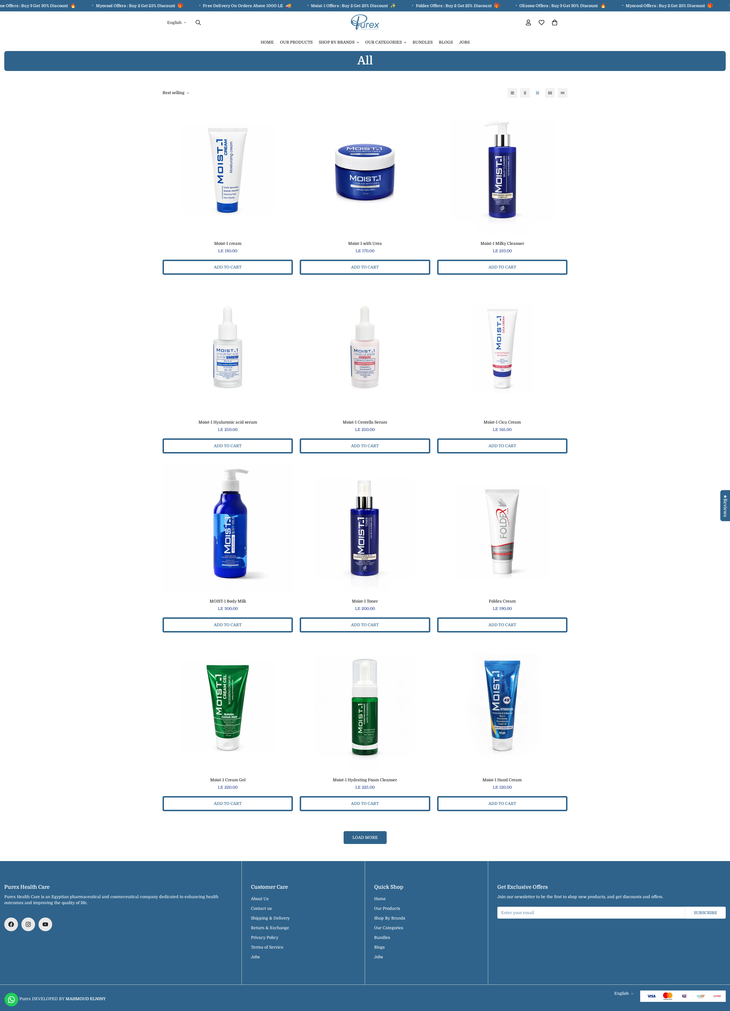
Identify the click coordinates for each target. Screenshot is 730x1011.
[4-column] (550, 93)
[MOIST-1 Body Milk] (228, 527)
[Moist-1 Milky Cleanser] (502, 170)
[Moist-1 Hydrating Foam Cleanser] (365, 706)
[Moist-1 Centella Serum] (365, 348)
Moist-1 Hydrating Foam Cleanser (365, 780)
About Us (260, 898)
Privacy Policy (264, 937)
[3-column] (537, 93)
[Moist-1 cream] (228, 170)
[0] (554, 22)
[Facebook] (11, 924)
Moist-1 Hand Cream (502, 780)
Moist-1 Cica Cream (502, 422)
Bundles (423, 42)
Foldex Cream (502, 601)
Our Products (296, 42)
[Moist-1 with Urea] (365, 170)
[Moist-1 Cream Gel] (228, 706)
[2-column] (525, 93)
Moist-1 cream (228, 243)
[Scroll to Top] (718, 979)
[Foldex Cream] (502, 527)
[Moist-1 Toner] (365, 527)
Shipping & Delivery (270, 918)
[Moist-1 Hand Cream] (502, 706)
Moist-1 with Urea (365, 243)
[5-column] (562, 93)
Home (267, 42)
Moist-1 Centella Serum (365, 422)
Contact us (261, 908)
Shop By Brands (336, 42)
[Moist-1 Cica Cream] (502, 348)
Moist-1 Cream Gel (228, 780)
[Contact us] (11, 999)
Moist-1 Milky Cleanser (502, 243)
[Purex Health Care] (365, 22)
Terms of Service (267, 947)
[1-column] (512, 93)
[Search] (198, 22)
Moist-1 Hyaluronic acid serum (227, 422)
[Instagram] (28, 924)
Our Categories (383, 42)
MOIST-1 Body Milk (228, 601)
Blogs (446, 42)
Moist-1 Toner (365, 601)
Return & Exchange (270, 927)
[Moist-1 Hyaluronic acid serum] (228, 348)
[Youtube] (45, 924)
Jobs (464, 42)
